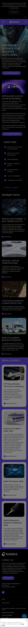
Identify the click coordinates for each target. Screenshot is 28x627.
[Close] (26, 620)
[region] (14, 622)
